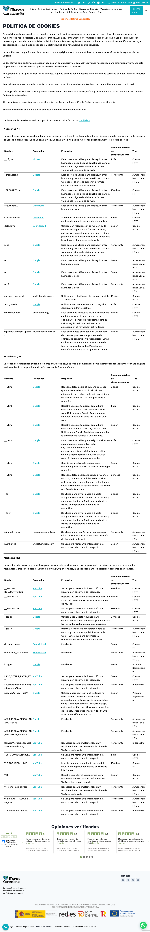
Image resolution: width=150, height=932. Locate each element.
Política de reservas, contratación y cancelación (75, 927)
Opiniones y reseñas (76, 12)
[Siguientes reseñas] (148, 842)
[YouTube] (103, 2)
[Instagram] (98, 2)
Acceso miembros (63, 2)
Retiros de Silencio (88, 9)
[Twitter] (84, 2)
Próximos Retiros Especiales (75, 19)
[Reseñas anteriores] (22, 842)
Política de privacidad (25, 927)
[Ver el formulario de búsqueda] (145, 11)
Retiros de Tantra (68, 9)
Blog (100, 12)
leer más (31, 843)
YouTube (37, 588)
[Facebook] (93, 2)
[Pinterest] (88, 2)
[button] (143, 925)
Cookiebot (84, 120)
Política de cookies (44, 927)
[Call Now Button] (5, 927)
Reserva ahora (136, 10)
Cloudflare (38, 205)
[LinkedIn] (79, 2)
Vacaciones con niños (111, 9)
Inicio (33, 9)
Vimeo (36, 159)
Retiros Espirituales (47, 9)
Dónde (92, 12)
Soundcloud (39, 226)
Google (36, 174)
